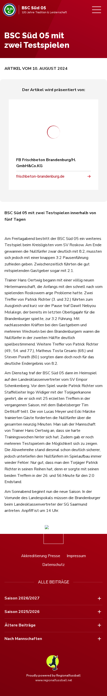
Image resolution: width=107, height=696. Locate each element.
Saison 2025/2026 (22, 611)
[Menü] (96, 9)
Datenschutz (53, 564)
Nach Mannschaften (23, 638)
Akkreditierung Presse (40, 556)
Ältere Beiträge (20, 625)
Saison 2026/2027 (22, 598)
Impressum (76, 556)
